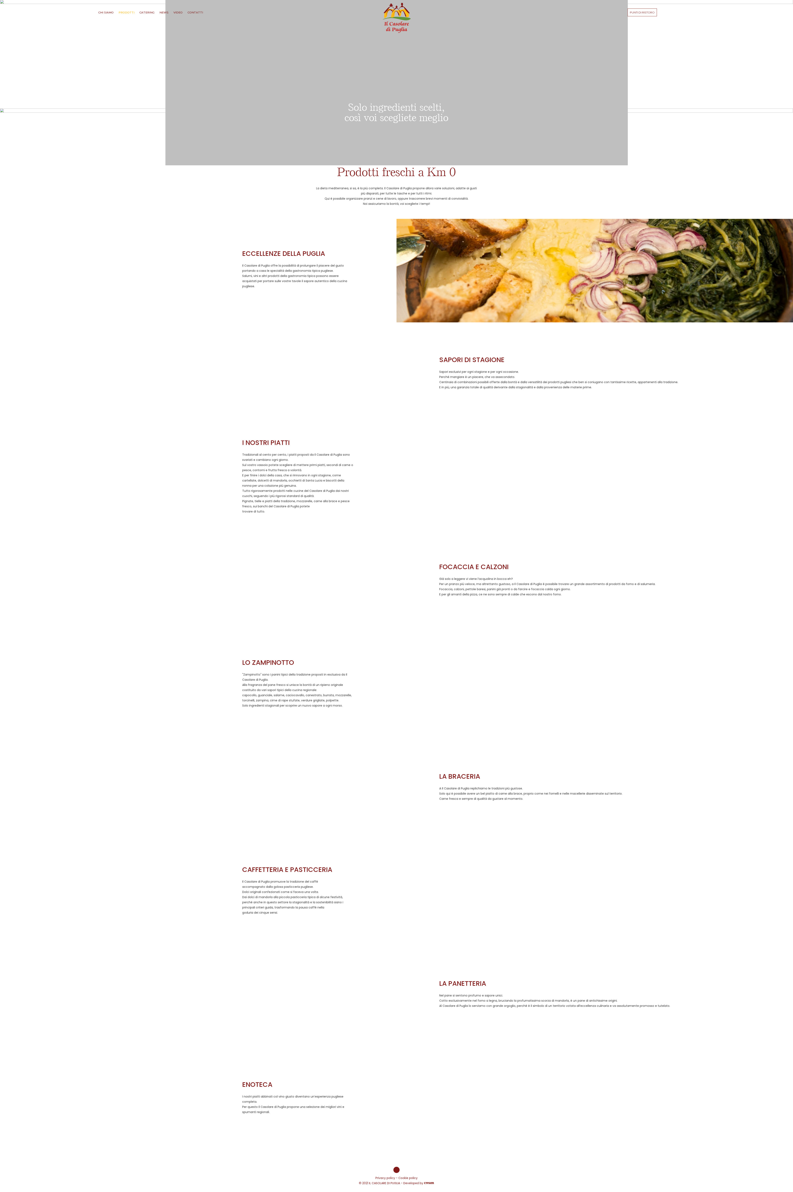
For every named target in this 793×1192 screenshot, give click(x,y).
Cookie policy (408, 1178)
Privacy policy (385, 1178)
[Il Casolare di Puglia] (396, 17)
